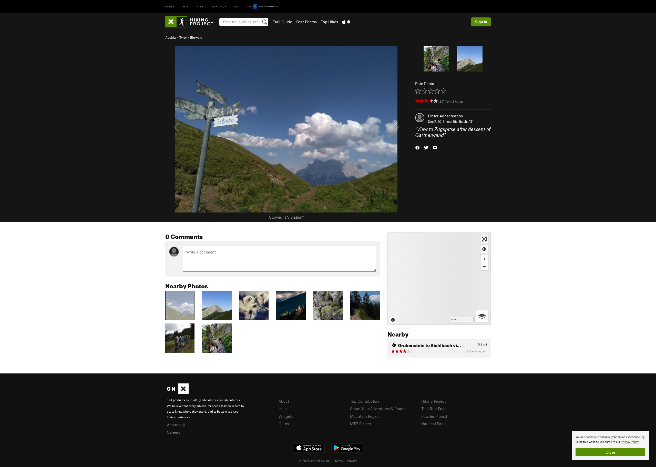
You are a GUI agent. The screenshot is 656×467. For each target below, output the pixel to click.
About (284, 401)
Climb (170, 6)
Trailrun (219, 6)
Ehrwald (196, 37)
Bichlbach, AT (463, 121)
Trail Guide (282, 21)
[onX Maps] (178, 392)
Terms (339, 460)
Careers (173, 432)
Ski (237, 6)
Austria (170, 37)
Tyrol (183, 37)
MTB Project (360, 423)
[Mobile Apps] (346, 21)
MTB (186, 6)
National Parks (433, 423)
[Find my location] (484, 249)
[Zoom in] (484, 259)
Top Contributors (364, 401)
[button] (417, 147)
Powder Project (434, 416)
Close (610, 452)
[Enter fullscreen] (484, 239)
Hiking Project (433, 401)
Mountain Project (365, 416)
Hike (200, 6)
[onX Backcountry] (263, 6)
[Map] (439, 278)
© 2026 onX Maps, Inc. (314, 460)
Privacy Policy (630, 442)
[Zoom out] (484, 266)
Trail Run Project (435, 408)
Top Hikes (329, 21)
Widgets (286, 416)
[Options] (482, 316)
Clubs (284, 423)
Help (283, 408)
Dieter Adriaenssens (445, 116)
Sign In (481, 21)
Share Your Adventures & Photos (378, 408)
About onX (176, 424)
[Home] (191, 21)
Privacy (352, 460)
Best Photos (306, 21)
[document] (610, 445)
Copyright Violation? (286, 217)
